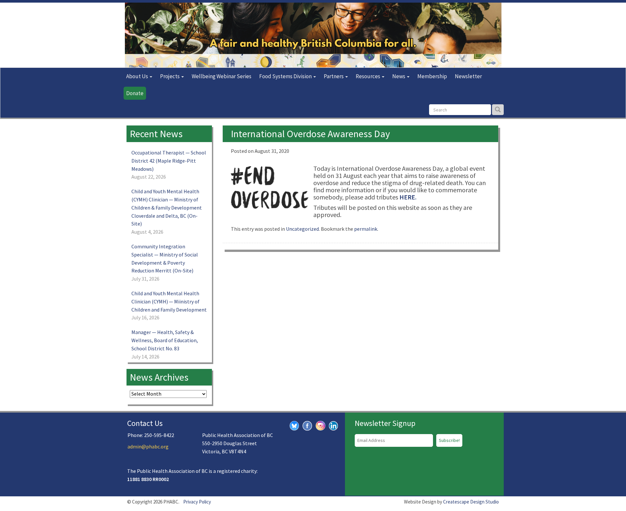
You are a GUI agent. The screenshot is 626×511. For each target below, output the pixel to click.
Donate (134, 93)
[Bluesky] (294, 425)
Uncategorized (302, 229)
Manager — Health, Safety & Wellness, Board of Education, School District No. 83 (164, 340)
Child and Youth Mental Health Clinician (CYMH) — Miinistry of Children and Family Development (169, 301)
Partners (334, 76)
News (399, 76)
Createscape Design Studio (471, 502)
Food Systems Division (286, 76)
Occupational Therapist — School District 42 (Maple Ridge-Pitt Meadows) (168, 160)
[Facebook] (307, 425)
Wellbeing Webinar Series (221, 76)
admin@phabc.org (148, 446)
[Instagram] (320, 424)
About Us (137, 76)
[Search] (498, 109)
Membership (432, 76)
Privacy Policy (197, 502)
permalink (365, 229)
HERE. (408, 197)
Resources (368, 76)
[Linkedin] (333, 425)
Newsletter (468, 76)
